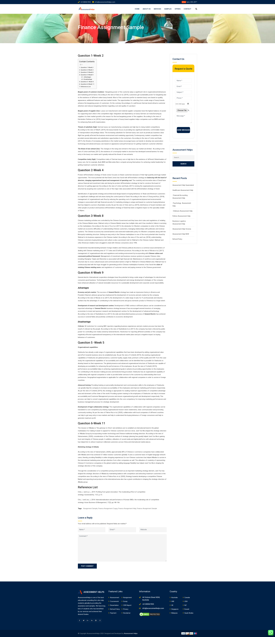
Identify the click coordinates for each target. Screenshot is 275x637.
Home (137, 9)
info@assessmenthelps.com (105, 2)
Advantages (87, 77)
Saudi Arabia (188, 613)
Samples (167, 9)
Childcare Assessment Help (182, 211)
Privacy (125, 609)
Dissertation (114, 605)
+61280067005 (85, 2)
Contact (187, 9)
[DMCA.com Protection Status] (150, 614)
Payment (113, 613)
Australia (174, 597)
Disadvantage (88, 79)
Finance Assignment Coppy (107, 508)
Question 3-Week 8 (87, 72)
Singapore (174, 609)
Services (157, 9)
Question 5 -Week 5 (87, 81)
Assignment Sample (90, 508)
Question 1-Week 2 (87, 67)
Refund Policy (177, 239)
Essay (125, 601)
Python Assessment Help (181, 216)
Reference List (86, 86)
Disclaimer (127, 613)
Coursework (114, 601)
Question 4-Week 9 (87, 75)
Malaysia (174, 613)
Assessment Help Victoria (182, 229)
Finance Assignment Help (127, 508)
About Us (146, 9)
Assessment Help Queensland (183, 185)
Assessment (114, 597)
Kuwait (186, 609)
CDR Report (127, 605)
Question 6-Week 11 (87, 84)
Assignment (127, 597)
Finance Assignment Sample (147, 508)
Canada (187, 597)
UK (172, 605)
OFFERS (177, 9)
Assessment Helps (131, 633)
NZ (185, 605)
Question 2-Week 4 (87, 70)
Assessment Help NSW (181, 234)
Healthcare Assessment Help (183, 190)
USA (185, 601)
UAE (172, 601)
